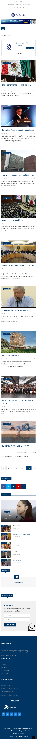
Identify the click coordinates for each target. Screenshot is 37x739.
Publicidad (18, 4)
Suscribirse (10, 624)
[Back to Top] (33, 737)
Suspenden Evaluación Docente (15, 220)
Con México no (17, 560)
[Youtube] (21, 7)
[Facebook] (12, 7)
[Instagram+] (18, 7)
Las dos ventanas (18, 543)
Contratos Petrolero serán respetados (17, 130)
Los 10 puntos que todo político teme (17, 175)
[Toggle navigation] (3, 28)
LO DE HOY (7, 63)
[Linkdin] (23, 7)
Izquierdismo (16, 525)
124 (29, 468)
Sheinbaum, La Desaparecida (21, 534)
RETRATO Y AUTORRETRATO (15, 446)
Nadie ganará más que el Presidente (16, 85)
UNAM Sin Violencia (10, 356)
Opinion (7, 512)
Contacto (25, 736)
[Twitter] (15, 7)
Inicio (3, 35)
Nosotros (11, 4)
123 (22, 468)
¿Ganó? (15, 551)
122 (16, 468)
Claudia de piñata (9, 515)
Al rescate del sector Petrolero (14, 310)
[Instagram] (15, 715)
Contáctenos (26, 4)
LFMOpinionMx (19, 582)
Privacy (12, 736)
